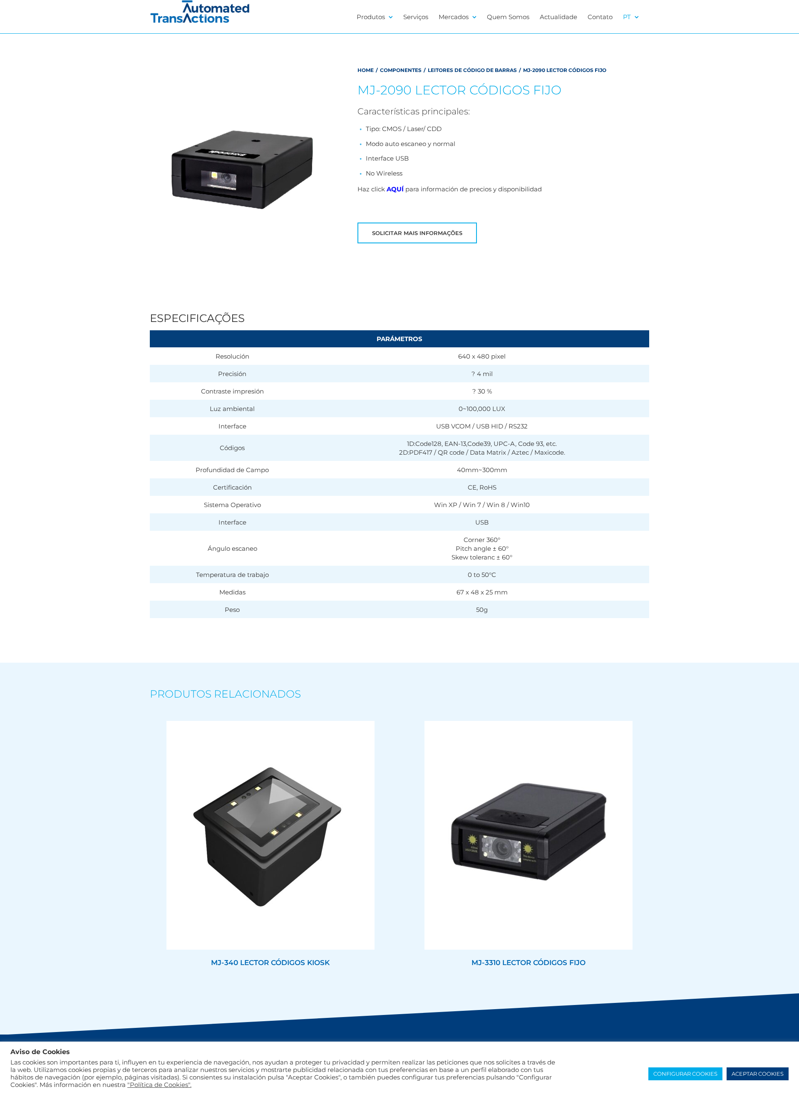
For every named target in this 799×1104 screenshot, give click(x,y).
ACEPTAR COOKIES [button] (758, 1073)
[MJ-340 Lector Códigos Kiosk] (270, 835)
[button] (503, 233)
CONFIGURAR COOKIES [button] (685, 1073)
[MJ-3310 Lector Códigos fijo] (528, 835)
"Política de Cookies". (159, 1085)
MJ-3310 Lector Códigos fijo (528, 962)
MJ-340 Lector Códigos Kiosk (270, 962)
